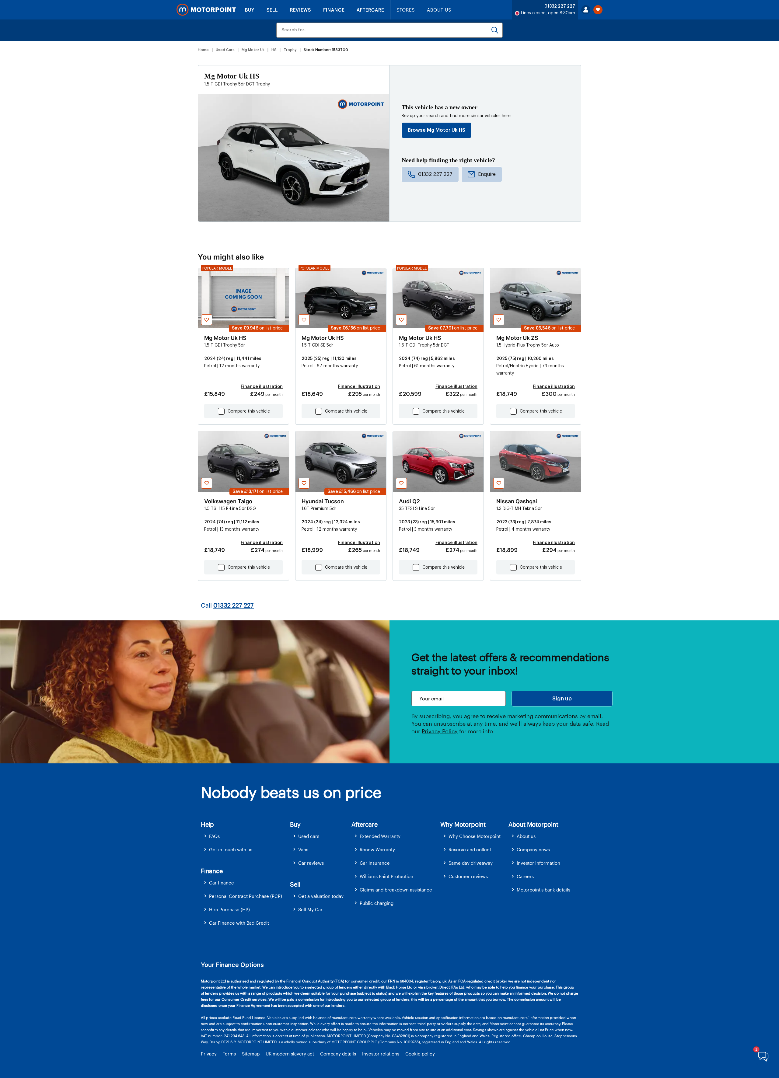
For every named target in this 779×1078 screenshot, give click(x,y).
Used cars (308, 836)
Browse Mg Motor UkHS (436, 130)
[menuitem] (245, 836)
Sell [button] (295, 884)
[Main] (206, 10)
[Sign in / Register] (585, 9)
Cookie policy (420, 1053)
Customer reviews (468, 876)
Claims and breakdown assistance (396, 889)
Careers (525, 876)
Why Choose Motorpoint (475, 836)
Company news (533, 849)
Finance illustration (262, 387)
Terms (229, 1053)
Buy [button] (295, 824)
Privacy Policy (440, 731)
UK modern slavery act (290, 1053)
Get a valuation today (321, 896)
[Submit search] (494, 30)
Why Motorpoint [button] (463, 824)
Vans (303, 849)
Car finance (221, 882)
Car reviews (311, 863)
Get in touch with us (230, 849)
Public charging (376, 903)
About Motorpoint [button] (533, 824)
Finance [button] (212, 871)
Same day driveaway (471, 863)
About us (526, 836)
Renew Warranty (377, 849)
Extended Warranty (380, 836)
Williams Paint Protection (386, 876)
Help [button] (207, 824)
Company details (338, 1053)
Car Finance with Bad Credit (239, 923)
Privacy (209, 1053)
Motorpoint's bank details (543, 889)
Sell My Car (310, 909)
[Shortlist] (598, 9)
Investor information (538, 863)
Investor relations (380, 1053)
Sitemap (251, 1053)
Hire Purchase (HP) (229, 909)
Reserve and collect (470, 849)
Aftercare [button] (364, 824)
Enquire (487, 174)
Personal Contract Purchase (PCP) (245, 896)
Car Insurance (375, 863)
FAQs (214, 836)
